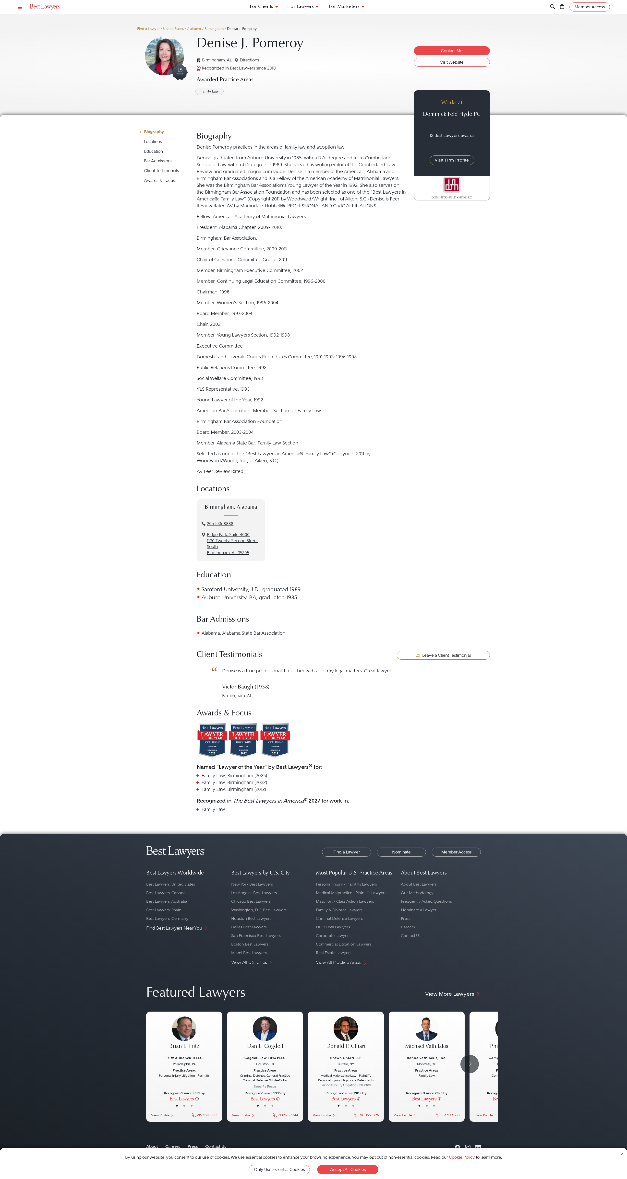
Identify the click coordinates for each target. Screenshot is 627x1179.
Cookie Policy (462, 1157)
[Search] (552, 7)
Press (405, 918)
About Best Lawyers (419, 884)
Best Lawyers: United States (170, 884)
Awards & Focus (159, 180)
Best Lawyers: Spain (163, 910)
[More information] (197, 1098)
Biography (154, 131)
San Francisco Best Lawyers (256, 935)
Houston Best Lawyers (251, 918)
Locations (153, 141)
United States (173, 29)
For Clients (261, 6)
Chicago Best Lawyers (251, 901)
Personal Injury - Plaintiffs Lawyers (346, 884)
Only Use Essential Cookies (279, 1169)
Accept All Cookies (348, 1169)
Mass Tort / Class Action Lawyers (345, 901)
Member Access (456, 852)
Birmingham (214, 29)
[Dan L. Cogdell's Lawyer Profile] (265, 1035)
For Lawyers (301, 6)
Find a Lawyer (148, 29)
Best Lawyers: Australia (166, 901)
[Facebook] (457, 1146)
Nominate (401, 852)
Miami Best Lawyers (249, 952)
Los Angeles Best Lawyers (254, 892)
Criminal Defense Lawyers (339, 918)
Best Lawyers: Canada (166, 892)
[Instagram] (467, 1146)
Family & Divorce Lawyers (339, 910)
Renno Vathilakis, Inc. (426, 1058)
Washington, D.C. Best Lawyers (259, 910)
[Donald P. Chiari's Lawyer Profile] (346, 1035)
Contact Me (452, 50)
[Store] (562, 7)
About (152, 1146)
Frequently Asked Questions (426, 901)
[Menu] (20, 7)
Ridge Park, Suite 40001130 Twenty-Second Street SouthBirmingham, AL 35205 (232, 543)
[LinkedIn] (478, 1146)
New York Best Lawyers (252, 884)
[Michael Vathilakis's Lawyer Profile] (427, 1035)
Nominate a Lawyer (418, 910)
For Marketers (344, 6)
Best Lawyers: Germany (167, 918)
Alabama (194, 29)
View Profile (160, 1115)
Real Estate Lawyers (333, 952)
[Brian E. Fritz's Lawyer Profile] (184, 1035)
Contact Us (411, 935)
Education (153, 151)
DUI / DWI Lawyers (333, 927)
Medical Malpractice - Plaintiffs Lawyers (351, 892)
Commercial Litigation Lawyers (343, 944)
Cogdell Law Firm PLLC (265, 1058)
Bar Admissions (158, 161)
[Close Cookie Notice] (622, 1154)
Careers (408, 927)
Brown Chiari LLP (346, 1058)
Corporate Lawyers (333, 935)
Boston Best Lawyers (249, 944)
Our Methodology (417, 892)
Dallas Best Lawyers (249, 927)
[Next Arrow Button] (469, 1064)
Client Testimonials (161, 170)
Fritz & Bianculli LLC (184, 1058)
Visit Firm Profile (452, 160)
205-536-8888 (220, 523)
